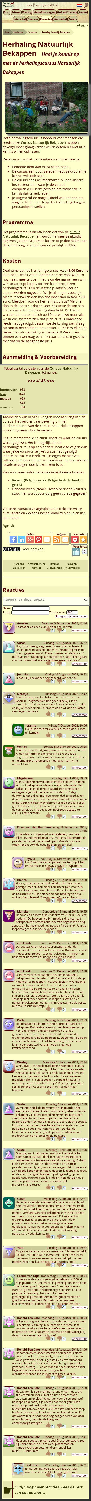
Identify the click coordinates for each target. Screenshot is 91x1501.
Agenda (9, 525)
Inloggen (82, 25)
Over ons (33, 19)
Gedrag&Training (67, 12)
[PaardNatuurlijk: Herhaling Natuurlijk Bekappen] (83, 539)
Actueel (15, 12)
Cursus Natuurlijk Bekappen (43, 142)
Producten (46, 19)
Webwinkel (60, 19)
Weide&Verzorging (44, 12)
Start (7, 12)
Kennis (83, 12)
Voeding (27, 12)
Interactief (20, 19)
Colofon (73, 19)
